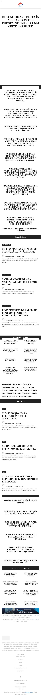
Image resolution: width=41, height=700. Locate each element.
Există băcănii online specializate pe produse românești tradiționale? (21, 550)
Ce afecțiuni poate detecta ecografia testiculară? (30, 360)
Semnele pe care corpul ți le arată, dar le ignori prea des (10, 342)
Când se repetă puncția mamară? (10, 359)
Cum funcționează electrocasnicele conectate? (14, 416)
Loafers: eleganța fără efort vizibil (20, 501)
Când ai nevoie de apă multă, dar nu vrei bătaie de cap (19, 282)
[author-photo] (3, 256)
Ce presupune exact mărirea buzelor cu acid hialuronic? (30, 369)
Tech (4, 409)
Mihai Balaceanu (9, 256)
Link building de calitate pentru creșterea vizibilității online (19, 313)
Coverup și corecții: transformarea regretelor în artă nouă (30, 351)
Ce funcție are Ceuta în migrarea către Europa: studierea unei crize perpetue (20, 21)
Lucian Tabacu (9, 320)
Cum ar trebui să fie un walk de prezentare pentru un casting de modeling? (20, 524)
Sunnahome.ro (29, 692)
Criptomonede (33, 619)
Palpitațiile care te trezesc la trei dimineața (30, 342)
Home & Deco (6, 245)
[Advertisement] (20, 63)
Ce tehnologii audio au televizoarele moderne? (19, 447)
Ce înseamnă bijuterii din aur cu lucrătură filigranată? (20, 512)
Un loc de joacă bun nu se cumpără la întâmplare (19, 250)
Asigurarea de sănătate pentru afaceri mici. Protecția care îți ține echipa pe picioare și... (10, 370)
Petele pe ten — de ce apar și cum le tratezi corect (10, 350)
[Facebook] (20, 677)
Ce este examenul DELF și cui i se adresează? (20, 561)
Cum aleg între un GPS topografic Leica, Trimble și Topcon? (20, 479)
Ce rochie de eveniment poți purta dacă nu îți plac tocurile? (20, 537)
